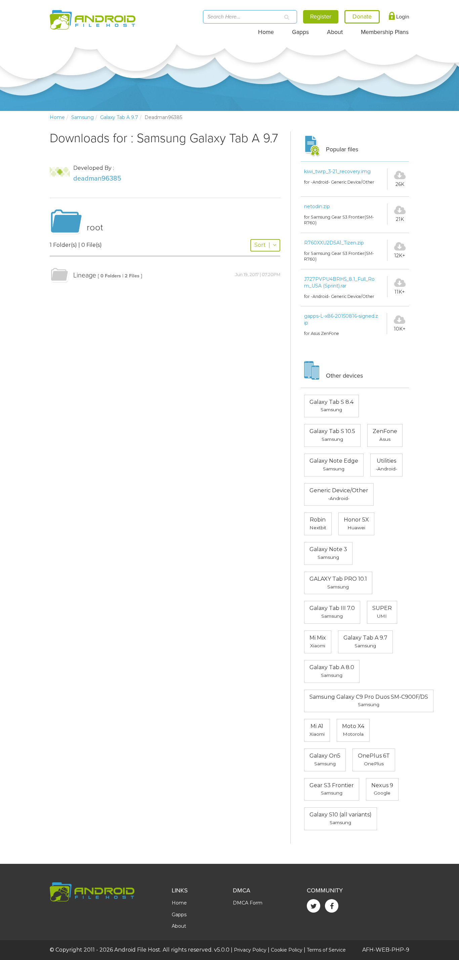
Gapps (300, 32)
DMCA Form (247, 903)
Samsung (82, 117)
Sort (262, 245)
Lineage (84, 275)
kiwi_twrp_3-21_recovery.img (337, 171)
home (57, 117)
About (335, 32)
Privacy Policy (250, 950)
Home (266, 32)
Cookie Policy (286, 950)
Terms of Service (326, 950)
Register (320, 16)
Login (402, 16)
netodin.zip (317, 206)
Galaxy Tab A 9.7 (119, 117)
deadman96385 (97, 179)
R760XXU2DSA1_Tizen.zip (334, 243)
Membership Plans (385, 32)
